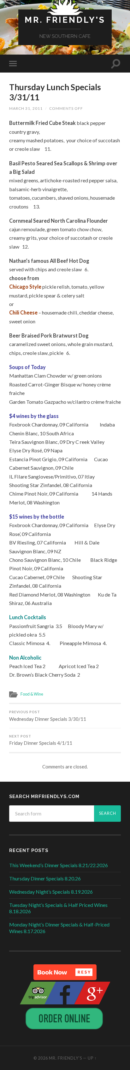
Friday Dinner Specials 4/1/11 (40, 740)
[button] (65, 972)
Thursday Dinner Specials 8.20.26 (45, 878)
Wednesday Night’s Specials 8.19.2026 (51, 892)
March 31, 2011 (26, 108)
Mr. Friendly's (65, 20)
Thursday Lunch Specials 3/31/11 (55, 92)
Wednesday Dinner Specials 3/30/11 (47, 716)
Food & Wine (32, 694)
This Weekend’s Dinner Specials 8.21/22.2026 (58, 865)
